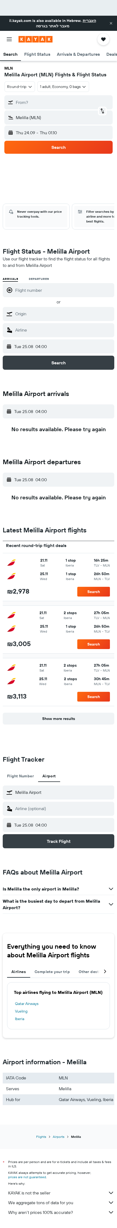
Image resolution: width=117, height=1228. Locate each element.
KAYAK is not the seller (29, 1193)
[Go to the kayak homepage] (36, 39)
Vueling (21, 1011)
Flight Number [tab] (20, 776)
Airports (58, 1137)
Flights (41, 1137)
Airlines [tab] (18, 971)
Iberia (19, 1018)
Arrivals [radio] (10, 279)
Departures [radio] (39, 279)
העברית (89, 20)
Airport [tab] (49, 776)
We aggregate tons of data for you (40, 1202)
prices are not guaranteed (27, 1177)
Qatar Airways (26, 1003)
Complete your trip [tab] (52, 971)
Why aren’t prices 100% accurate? (40, 1212)
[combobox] (63, 313)
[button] (111, 23)
